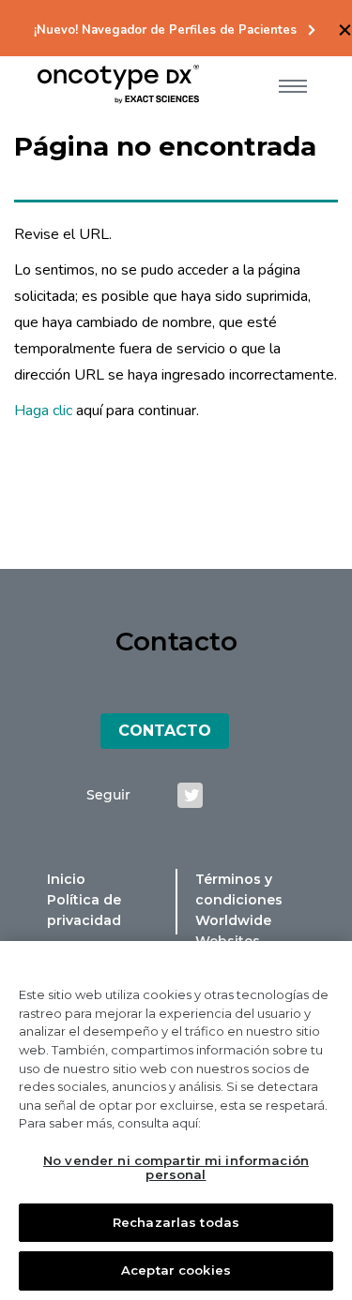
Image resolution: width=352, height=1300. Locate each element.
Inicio (66, 879)
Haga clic (43, 410)
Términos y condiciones (239, 889)
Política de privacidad (84, 910)
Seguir (108, 794)
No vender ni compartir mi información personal (176, 1168)
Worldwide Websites (233, 930)
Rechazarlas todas (176, 1222)
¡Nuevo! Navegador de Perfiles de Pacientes (165, 30)
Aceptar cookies (176, 1270)
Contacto (164, 731)
